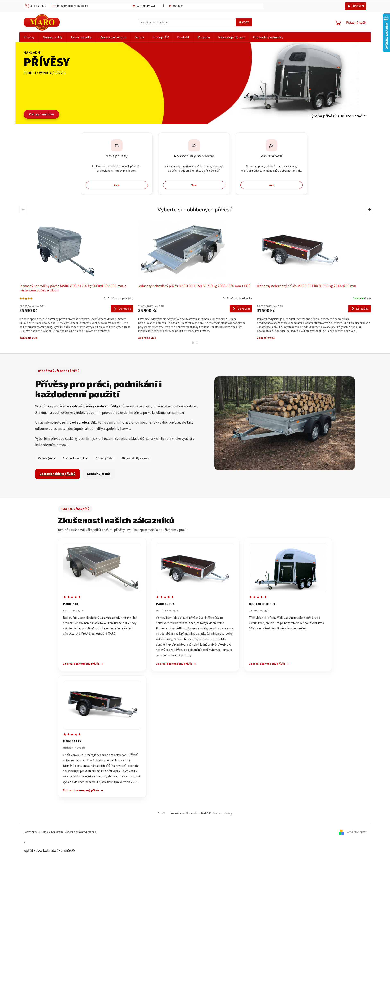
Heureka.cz (177, 813)
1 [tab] (193, 342)
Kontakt (178, 6)
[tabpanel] (76, 278)
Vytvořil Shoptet (356, 832)
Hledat (244, 22)
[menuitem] (28, 37)
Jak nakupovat (145, 6)
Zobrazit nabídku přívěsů (57, 474)
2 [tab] (197, 342)
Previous (24, 209)
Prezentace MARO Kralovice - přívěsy (209, 813)
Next (370, 209)
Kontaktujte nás (98, 474)
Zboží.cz (163, 813)
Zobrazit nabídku (41, 114)
